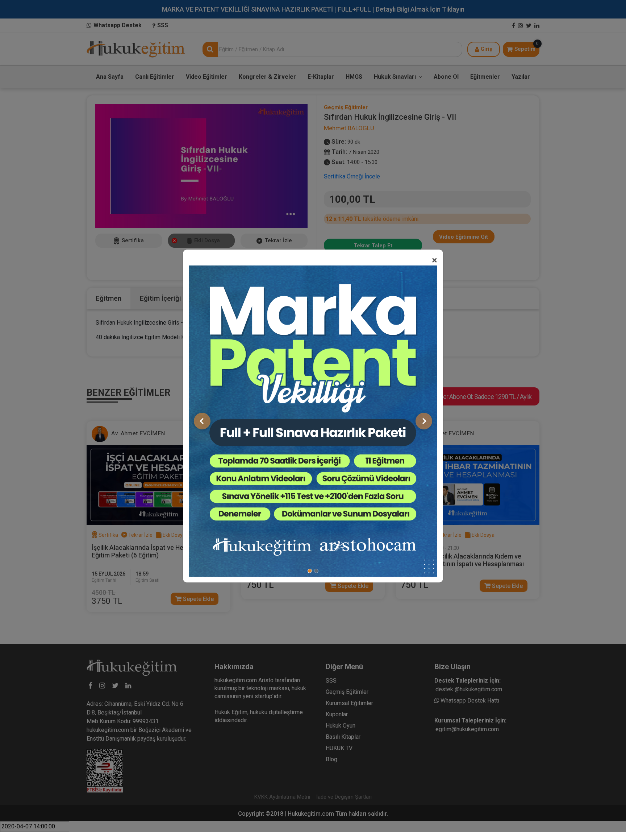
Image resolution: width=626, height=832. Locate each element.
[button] (202, 421)
